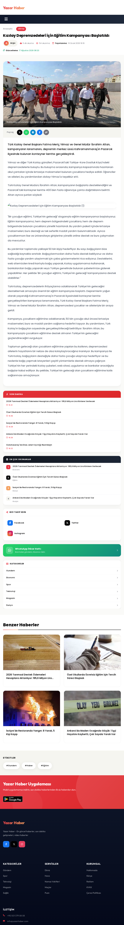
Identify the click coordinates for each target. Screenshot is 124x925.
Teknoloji (10, 591)
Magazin (10, 598)
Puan (47, 893)
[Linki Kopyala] (46, 132)
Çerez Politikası (93, 893)
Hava (47, 875)
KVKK (89, 887)
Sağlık (6, 893)
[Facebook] (6, 844)
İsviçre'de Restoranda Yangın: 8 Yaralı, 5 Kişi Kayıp (30, 423)
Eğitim (21, 29)
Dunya (9, 605)
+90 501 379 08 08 (16, 915)
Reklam (90, 881)
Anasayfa (7, 28)
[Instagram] (22, 844)
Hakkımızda (91, 870)
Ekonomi (10, 577)
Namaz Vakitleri (52, 881)
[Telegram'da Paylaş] (33, 132)
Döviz (47, 870)
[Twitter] (14, 844)
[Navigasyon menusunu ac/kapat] (6, 19)
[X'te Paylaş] (19, 132)
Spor (8, 584)
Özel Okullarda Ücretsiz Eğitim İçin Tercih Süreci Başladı (33, 412)
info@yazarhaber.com (17, 921)
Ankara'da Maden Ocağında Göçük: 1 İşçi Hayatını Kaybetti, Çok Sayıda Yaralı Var (47, 434)
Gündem (7, 870)
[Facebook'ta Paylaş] (39, 132)
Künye (89, 875)
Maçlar (48, 887)
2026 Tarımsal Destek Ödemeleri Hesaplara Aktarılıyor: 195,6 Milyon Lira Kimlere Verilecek (50, 401)
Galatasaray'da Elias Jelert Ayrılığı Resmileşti (29, 444)
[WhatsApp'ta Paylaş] (26, 132)
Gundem (10, 570)
